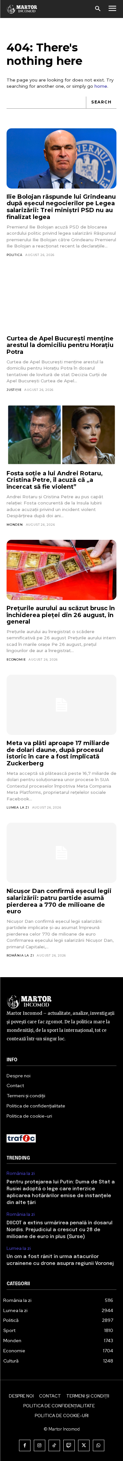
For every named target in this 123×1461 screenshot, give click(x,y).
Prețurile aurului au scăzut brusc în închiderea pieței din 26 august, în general (61, 615)
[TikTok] (54, 1445)
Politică (14, 255)
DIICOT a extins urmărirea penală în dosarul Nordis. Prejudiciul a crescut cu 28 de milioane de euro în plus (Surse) (60, 1229)
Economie (16, 659)
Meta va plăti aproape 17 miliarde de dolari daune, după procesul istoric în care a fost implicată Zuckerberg (58, 753)
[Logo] (22, 9)
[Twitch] (69, 1445)
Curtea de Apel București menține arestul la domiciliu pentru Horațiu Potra (60, 345)
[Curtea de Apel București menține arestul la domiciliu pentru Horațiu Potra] (61, 300)
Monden (15, 524)
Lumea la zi (18, 807)
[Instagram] (39, 1445)
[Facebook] (25, 1445)
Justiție (14, 390)
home (100, 86)
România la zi (20, 955)
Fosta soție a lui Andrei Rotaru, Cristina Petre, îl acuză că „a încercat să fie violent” (55, 480)
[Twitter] (84, 1445)
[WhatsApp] (98, 1445)
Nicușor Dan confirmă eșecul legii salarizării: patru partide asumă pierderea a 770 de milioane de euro (59, 901)
